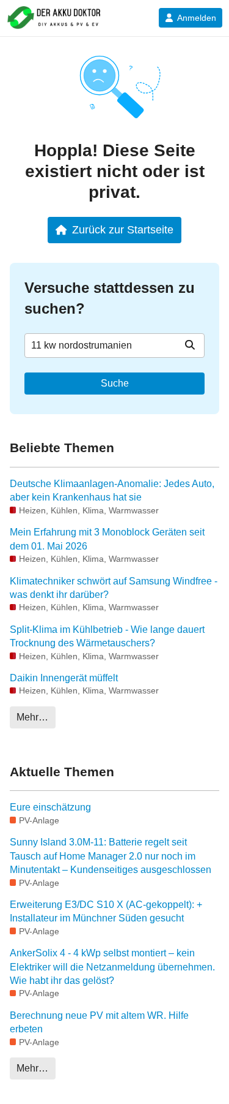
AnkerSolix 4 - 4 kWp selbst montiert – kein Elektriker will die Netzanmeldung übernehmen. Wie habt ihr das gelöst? (112, 967)
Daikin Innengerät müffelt (64, 678)
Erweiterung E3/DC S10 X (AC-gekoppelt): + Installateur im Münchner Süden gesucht (106, 911)
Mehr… (32, 717)
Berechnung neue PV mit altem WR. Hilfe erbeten (99, 1022)
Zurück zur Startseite (122, 229)
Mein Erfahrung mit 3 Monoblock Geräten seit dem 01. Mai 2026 (107, 539)
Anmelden (196, 18)
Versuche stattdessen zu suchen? (109, 298)
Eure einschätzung (50, 807)
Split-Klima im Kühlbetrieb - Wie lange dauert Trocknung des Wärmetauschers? (107, 636)
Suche (115, 383)
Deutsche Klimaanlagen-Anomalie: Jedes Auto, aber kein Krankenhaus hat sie (112, 490)
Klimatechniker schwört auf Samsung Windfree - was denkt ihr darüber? (113, 588)
